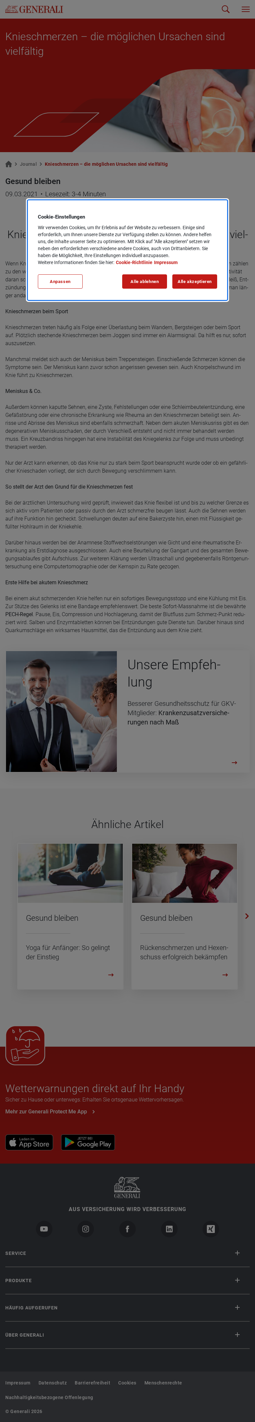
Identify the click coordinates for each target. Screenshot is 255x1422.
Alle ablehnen (144, 281)
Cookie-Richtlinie (134, 262)
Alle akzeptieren (195, 281)
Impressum (166, 262)
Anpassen (60, 281)
